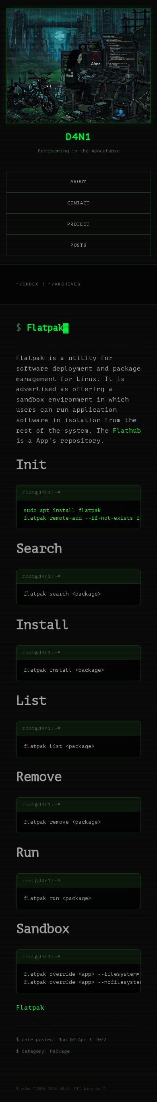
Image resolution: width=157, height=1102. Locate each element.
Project (78, 224)
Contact (78, 203)
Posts (78, 245)
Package (60, 1051)
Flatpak (45, 328)
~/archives (64, 284)
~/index (27, 284)
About (78, 181)
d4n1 (78, 136)
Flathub (127, 430)
